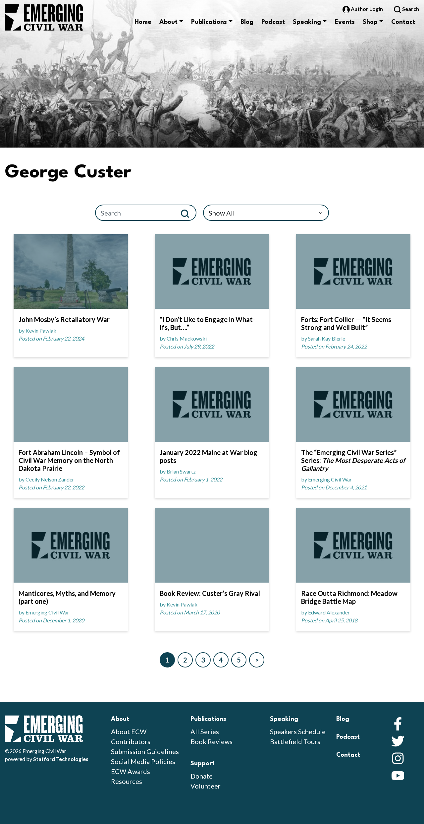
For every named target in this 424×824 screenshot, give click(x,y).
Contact (403, 22)
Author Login (367, 9)
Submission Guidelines (145, 751)
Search (410, 9)
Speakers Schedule (298, 731)
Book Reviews (211, 741)
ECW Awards (130, 771)
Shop (370, 22)
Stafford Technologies (60, 759)
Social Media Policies (143, 761)
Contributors (130, 741)
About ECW (128, 731)
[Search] (187, 213)
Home (142, 22)
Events (345, 22)
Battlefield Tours (295, 741)
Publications (209, 22)
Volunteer (205, 786)
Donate (201, 776)
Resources (126, 781)
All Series (204, 731)
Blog (246, 22)
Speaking (307, 22)
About (168, 22)
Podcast (273, 22)
